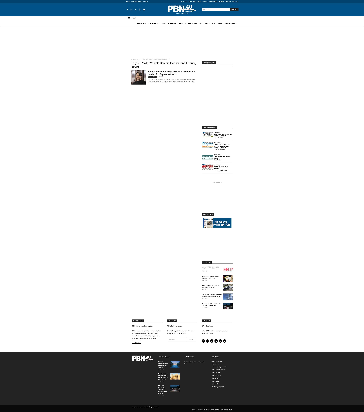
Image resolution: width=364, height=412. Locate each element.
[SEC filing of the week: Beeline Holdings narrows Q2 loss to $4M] (228, 269)
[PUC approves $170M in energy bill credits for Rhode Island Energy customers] (228, 296)
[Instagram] (131, 9)
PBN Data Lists (216, 378)
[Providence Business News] (182, 8)
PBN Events (215, 381)
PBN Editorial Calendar (218, 370)
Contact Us (214, 384)
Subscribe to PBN (216, 361)
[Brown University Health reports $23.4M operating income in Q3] (175, 376)
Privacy (194, 409)
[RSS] (216, 341)
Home (133, 59)
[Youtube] (143, 9)
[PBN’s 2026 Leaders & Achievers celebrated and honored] (228, 306)
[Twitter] (139, 9)
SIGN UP (191, 339)
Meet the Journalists (217, 387)
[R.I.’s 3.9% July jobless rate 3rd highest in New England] (228, 278)
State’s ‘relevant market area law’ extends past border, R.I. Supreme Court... (172, 73)
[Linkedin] (135, 9)
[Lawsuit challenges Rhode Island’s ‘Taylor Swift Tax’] (175, 364)
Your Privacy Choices (213, 409)
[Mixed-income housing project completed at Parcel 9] (228, 287)
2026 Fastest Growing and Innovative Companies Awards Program (222, 146)
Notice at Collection (226, 409)
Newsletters (215, 364)
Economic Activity (152, 77)
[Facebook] (127, 9)
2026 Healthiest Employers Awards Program (223, 135)
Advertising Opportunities (219, 367)
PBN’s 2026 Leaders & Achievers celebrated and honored (162, 389)
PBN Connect (215, 372)
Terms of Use (201, 409)
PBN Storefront (216, 375)
